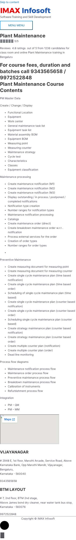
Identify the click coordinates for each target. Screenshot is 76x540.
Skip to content (9, 2)
